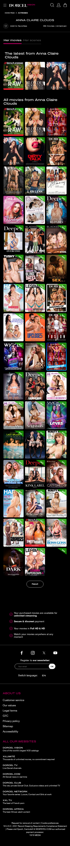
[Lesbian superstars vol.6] (35, 298)
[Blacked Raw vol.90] (35, 239)
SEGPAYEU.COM (43, 829)
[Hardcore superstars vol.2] (13, 298)
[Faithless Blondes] (56, 210)
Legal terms (10, 710)
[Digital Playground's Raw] (13, 76)
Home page (10, 13)
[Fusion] (56, 327)
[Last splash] (13, 445)
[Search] (52, 5)
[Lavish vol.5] (35, 445)
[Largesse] (35, 386)
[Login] (58, 5)
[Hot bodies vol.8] (13, 503)
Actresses (23, 13)
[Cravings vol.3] (56, 562)
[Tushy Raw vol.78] (13, 269)
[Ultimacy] (56, 180)
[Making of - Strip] (56, 357)
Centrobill (28, 829)
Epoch (20, 829)
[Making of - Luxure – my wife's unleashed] (56, 298)
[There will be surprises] (13, 533)
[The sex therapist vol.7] (35, 357)
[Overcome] (13, 239)
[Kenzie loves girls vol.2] (56, 415)
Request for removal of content (26, 823)
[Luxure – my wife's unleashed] (56, 151)
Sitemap (8, 726)
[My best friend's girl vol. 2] (35, 503)
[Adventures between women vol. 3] (13, 327)
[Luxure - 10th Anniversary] (13, 180)
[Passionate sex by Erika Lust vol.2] (56, 269)
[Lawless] (35, 180)
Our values (9, 705)
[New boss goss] (56, 533)
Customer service (13, 700)
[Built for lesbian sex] (13, 474)
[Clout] (13, 357)
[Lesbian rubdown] (56, 386)
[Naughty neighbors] (35, 415)
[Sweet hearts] (35, 533)
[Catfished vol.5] (56, 474)
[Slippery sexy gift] (13, 386)
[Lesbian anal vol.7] (13, 415)
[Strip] (56, 122)
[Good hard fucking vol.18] (56, 503)
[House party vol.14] (35, 210)
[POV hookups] (13, 210)
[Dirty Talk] (35, 151)
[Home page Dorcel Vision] (22, 5)
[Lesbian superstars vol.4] (35, 562)
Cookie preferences (50, 823)
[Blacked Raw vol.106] (56, 239)
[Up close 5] (35, 327)
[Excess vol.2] (56, 76)
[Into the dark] (13, 562)
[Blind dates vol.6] (35, 269)
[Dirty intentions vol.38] (56, 445)
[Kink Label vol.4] (35, 474)
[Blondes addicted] (35, 76)
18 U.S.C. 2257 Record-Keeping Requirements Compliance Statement (35, 826)
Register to (35, 660)
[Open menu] (4, 3)
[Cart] (65, 5)
